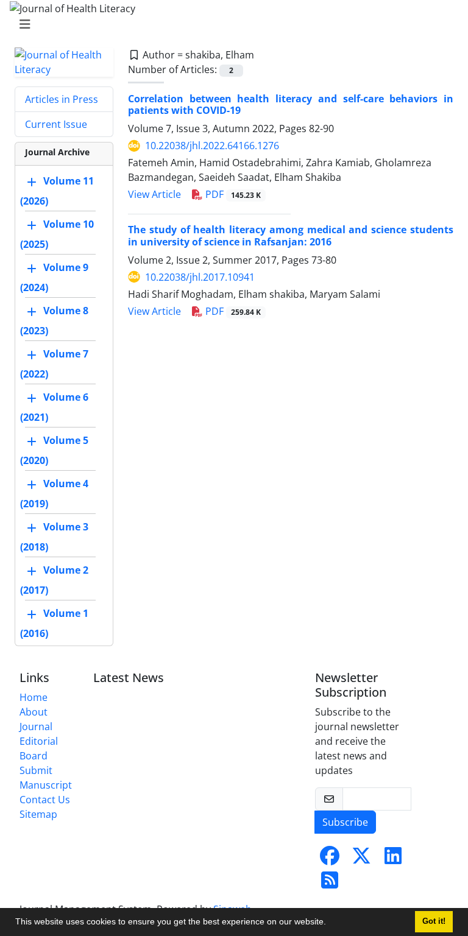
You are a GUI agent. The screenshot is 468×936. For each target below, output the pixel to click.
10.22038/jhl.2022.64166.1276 (212, 145)
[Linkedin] (393, 859)
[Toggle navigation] (230, 24)
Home (34, 697)
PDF (232, 194)
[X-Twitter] (361, 859)
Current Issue (56, 124)
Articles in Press (61, 99)
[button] (330, 923)
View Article (154, 194)
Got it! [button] (433, 921)
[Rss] (329, 883)
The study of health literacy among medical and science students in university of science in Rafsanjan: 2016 (290, 235)
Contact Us (45, 799)
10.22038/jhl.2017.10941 (200, 277)
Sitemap (38, 814)
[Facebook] (329, 859)
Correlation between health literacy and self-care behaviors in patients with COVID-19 (290, 104)
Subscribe (345, 822)
